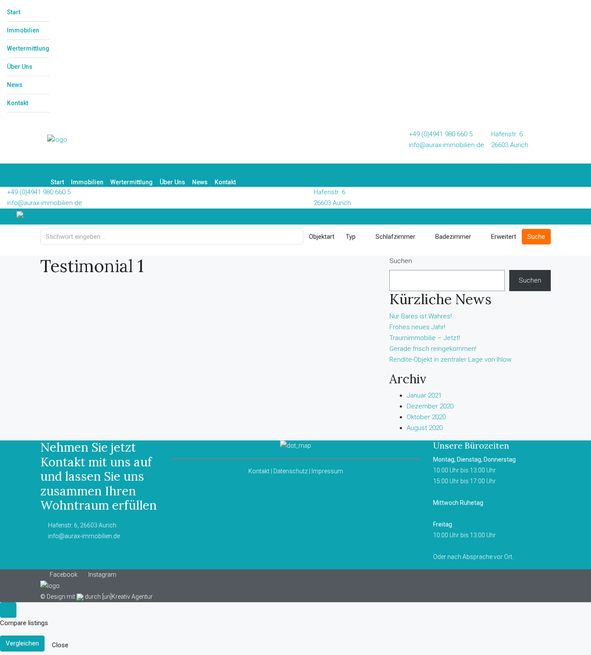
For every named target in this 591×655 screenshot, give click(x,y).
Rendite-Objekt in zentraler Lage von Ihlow (450, 359)
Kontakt (17, 103)
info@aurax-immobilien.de (446, 145)
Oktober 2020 (426, 417)
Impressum (327, 471)
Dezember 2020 (430, 406)
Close (60, 645)
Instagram (101, 574)
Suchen (400, 261)
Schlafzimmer (394, 237)
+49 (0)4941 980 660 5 (440, 134)
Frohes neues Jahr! (417, 327)
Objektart (321, 237)
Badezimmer (452, 237)
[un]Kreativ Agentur (127, 596)
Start (13, 12)
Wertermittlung (28, 48)
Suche (536, 237)
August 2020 (425, 428)
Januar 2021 (424, 395)
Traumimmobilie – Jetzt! (424, 338)
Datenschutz (290, 471)
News (14, 84)
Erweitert (502, 237)
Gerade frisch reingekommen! (432, 349)
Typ (351, 237)
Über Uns (19, 66)
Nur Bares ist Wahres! (420, 316)
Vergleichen (22, 643)
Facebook (63, 574)
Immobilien (23, 30)
